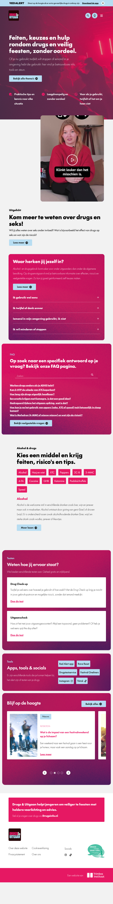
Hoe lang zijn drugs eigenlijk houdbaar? (32, 394)
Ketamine (59, 481)
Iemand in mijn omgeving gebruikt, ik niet (39, 318)
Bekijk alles (92, 704)
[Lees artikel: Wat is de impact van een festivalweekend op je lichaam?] (51, 735)
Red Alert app (66, 663)
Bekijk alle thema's (23, 78)
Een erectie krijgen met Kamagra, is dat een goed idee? (40, 398)
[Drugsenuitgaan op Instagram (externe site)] (66, 855)
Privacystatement (17, 854)
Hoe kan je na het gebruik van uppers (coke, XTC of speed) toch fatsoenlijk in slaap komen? (55, 409)
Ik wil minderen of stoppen (29, 329)
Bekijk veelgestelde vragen (29, 423)
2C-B (77, 472)
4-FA (21, 481)
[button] (45, 773)
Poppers (64, 472)
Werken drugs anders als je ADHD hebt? (32, 385)
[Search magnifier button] (92, 375)
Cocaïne (33, 481)
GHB (46, 481)
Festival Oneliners (89, 672)
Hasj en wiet (38, 472)
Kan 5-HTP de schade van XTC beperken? (32, 389)
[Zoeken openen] (88, 15)
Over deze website (18, 848)
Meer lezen (27, 527)
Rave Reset (83, 663)
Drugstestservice (67, 672)
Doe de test (16, 601)
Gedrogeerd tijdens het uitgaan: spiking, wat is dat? (39, 403)
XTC (52, 472)
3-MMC (89, 472)
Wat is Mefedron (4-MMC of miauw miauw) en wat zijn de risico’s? (46, 415)
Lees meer (18, 242)
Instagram (64, 680)
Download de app (90, 3)
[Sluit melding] (102, 3)
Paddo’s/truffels (78, 481)
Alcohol (22, 472)
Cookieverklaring (40, 848)
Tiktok (80, 680)
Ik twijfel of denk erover (28, 308)
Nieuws (45, 716)
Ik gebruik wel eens (25, 297)
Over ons (36, 854)
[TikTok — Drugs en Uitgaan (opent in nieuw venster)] (70, 855)
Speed (21, 489)
